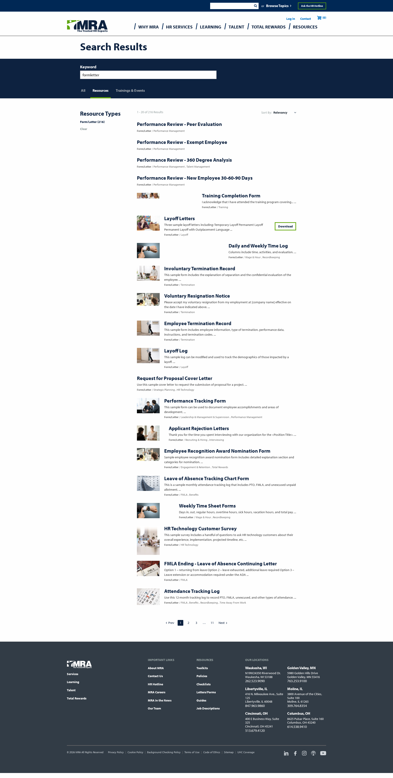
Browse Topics (277, 5)
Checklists (203, 684)
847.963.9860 (255, 705)
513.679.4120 (255, 730)
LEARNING (210, 27)
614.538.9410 (297, 726)
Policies (201, 676)
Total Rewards (76, 698)
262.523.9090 (255, 681)
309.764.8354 (297, 705)
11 (212, 623)
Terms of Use (191, 752)
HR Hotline (155, 684)
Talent (71, 690)
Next (222, 623)
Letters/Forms (206, 692)
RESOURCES (305, 27)
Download (285, 226)
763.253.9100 (297, 681)
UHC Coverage (245, 752)
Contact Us (155, 676)
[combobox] (231, 6)
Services (72, 674)
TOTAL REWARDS (269, 27)
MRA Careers (156, 692)
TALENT (236, 27)
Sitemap (229, 752)
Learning (73, 682)
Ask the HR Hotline (312, 6)
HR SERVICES (179, 27)
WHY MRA (148, 27)
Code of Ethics (211, 752)
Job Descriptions (208, 708)
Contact (305, 19)
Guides (201, 700)
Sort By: (266, 112)
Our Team (154, 708)
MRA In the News (159, 700)
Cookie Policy (135, 752)
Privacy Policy (116, 752)
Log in (290, 19)
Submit (255, 6)
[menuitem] (148, 28)
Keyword (88, 66)
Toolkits (202, 668)
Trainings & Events (130, 90)
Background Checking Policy (164, 752)
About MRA (156, 668)
